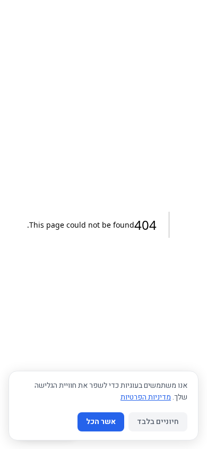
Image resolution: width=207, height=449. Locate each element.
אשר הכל (101, 421)
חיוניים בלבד (158, 421)
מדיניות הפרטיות (145, 397)
